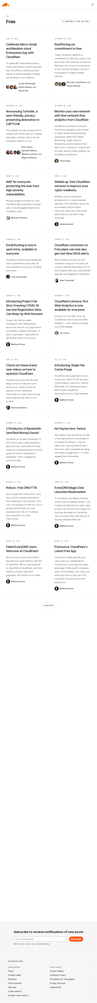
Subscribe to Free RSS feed (77, 21)
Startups (12, 987)
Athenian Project (58, 975)
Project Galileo (57, 971)
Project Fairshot (57, 983)
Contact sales (14, 975)
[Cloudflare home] (5, 4)
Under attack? (15, 991)
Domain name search (18, 995)
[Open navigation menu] (92, 4)
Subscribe (76, 939)
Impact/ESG (55, 987)
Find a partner (15, 983)
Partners (12, 979)
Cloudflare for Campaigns (62, 979)
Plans (10, 971)
